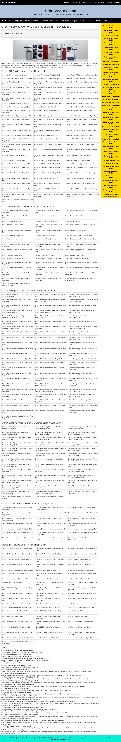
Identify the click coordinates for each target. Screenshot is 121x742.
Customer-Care (98, 2)
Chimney (96, 20)
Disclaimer (13, 738)
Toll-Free (28, 738)
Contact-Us (76, 2)
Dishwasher (65, 20)
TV (57, 20)
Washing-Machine (31, 20)
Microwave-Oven (47, 20)
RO (89, 20)
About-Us (86, 2)
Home (4, 20)
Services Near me (113, 2)
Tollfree (66, 2)
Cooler (82, 20)
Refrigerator (18, 20)
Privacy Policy (21, 738)
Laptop (105, 20)
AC (10, 20)
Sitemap (6, 738)
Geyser (74, 20)
